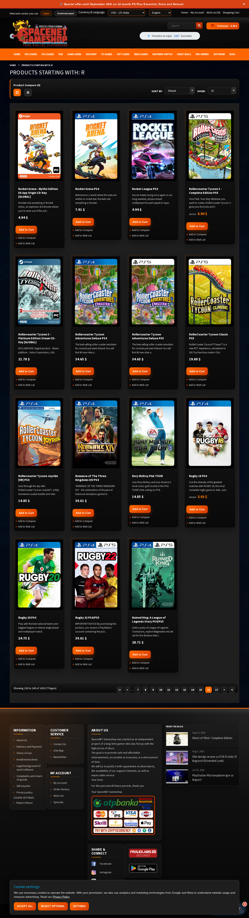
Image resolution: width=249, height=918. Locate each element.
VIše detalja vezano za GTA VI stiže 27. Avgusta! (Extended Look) (214, 759)
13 (184, 689)
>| (232, 689)
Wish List (58, 795)
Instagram (105, 872)
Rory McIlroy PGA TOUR (147, 476)
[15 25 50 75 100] (222, 90)
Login (46, 13)
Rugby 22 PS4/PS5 (87, 617)
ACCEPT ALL (25, 906)
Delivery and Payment (29, 746)
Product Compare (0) (26, 85)
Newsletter (60, 757)
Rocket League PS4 (145, 189)
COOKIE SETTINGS (23, 797)
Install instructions (27, 759)
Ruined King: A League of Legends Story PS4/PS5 (149, 619)
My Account (60, 783)
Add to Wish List (26, 243)
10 (160, 689)
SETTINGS (79, 906)
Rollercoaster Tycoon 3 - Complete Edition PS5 (205, 191)
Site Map (58, 750)
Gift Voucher (24, 786)
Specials (58, 802)
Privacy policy (25, 792)
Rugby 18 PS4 (198, 476)
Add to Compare (27, 238)
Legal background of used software (28, 767)
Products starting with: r (37, 65)
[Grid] (17, 92)
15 (200, 689)
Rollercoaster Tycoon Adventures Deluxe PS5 (148, 336)
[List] (28, 92)
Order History (61, 789)
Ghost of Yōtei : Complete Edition (212, 738)
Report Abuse (25, 802)
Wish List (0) (213, 12)
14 (192, 689)
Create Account (65, 13)
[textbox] (185, 25)
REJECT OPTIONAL (53, 906)
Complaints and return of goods (29, 777)
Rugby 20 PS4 (27, 617)
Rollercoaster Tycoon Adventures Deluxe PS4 (91, 336)
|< (120, 689)
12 (176, 689)
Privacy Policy (61, 896)
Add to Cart (26, 229)
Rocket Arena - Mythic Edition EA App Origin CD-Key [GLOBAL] (38, 193)
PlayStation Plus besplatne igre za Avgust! (212, 777)
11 (168, 689)
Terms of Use (24, 753)
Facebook (105, 863)
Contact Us (59, 744)
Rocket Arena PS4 (87, 189)
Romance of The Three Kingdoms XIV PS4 (90, 478)
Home (13, 65)
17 (216, 689)
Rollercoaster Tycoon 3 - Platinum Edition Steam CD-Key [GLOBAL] (36, 338)
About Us (22, 740)
